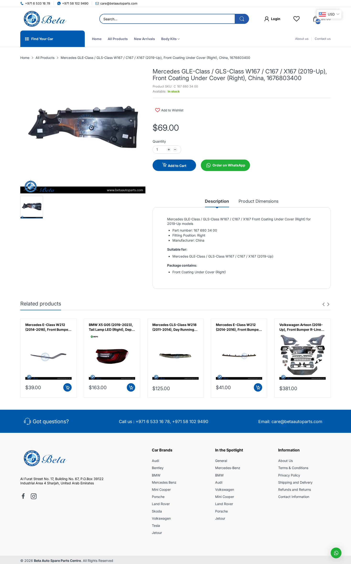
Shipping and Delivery (295, 482)
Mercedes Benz (164, 482)
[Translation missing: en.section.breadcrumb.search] (242, 19)
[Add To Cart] (67, 387)
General (221, 461)
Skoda (157, 511)
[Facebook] (23, 496)
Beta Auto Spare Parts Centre (57, 561)
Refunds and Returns (294, 489)
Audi (155, 461)
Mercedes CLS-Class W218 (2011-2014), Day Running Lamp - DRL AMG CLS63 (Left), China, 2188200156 (174, 327)
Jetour (157, 533)
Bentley (158, 468)
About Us (285, 461)
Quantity (159, 141)
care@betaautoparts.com (296, 421)
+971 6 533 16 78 (153, 421)
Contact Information (293, 497)
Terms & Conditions (293, 468)
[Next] (323, 304)
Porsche (158, 497)
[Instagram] (34, 496)
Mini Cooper (161, 489)
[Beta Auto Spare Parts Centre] (44, 18)
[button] (336, 553)
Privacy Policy (289, 475)
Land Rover (161, 504)
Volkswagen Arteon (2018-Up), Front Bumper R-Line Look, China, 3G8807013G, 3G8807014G (301, 327)
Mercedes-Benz (227, 468)
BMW (156, 475)
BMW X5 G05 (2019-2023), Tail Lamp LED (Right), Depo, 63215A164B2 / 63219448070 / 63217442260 (112, 327)
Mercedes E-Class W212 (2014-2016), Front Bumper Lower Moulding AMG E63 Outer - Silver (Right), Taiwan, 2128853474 (47, 327)
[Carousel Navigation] (326, 304)
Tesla (156, 525)
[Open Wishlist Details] (296, 19)
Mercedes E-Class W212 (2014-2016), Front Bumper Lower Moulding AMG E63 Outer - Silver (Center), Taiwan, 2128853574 (238, 327)
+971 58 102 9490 (190, 421)
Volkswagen (161, 518)
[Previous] (328, 304)
